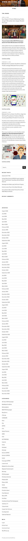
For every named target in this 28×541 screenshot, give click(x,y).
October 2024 (5, 270)
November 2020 (6, 393)
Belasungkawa (5, 407)
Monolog (4, 471)
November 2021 (5, 361)
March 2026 (5, 224)
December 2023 (6, 294)
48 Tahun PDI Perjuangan (8, 401)
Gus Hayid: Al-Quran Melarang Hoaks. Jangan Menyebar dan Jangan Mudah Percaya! (13, 21)
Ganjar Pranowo (5, 431)
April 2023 (4, 315)
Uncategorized (5, 511)
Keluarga (4, 450)
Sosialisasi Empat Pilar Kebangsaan (10, 501)
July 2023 (4, 307)
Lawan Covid (5, 463)
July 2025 (4, 246)
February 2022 (5, 353)
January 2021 (5, 388)
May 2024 (4, 280)
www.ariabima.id (11, 2)
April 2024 (4, 283)
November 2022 (5, 329)
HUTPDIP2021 (5, 439)
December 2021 (5, 358)
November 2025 (6, 235)
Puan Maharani (5, 493)
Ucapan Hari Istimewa (7, 509)
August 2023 (5, 305)
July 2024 (4, 275)
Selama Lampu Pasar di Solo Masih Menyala (12, 187)
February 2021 (5, 385)
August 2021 (5, 369)
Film (3, 428)
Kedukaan (4, 447)
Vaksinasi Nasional (6, 514)
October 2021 (5, 364)
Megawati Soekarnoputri (7, 469)
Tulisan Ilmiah (5, 506)
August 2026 (5, 211)
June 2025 (4, 248)
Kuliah (3, 458)
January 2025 (5, 262)
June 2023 (4, 310)
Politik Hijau (4, 487)
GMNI (3, 434)
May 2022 (4, 345)
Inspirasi (4, 442)
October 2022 (5, 331)
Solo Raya (4, 498)
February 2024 (5, 288)
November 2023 (6, 297)
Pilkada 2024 (5, 479)
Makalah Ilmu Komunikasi (8, 466)
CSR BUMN (4, 417)
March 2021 (4, 382)
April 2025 (4, 254)
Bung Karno (4, 412)
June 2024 (4, 278)
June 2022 (4, 342)
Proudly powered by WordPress (8, 537)
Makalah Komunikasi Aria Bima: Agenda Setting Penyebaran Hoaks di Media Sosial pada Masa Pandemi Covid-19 (14, 116)
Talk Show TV (5, 503)
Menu (14, 8)
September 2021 (6, 366)
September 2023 (6, 302)
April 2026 (4, 221)
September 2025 (6, 240)
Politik (3, 485)
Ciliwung (4, 415)
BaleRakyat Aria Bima (7, 404)
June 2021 (4, 374)
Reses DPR (4, 495)
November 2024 (6, 267)
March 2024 (5, 286)
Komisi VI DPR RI (6, 455)
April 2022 (4, 348)
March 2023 (5, 318)
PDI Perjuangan (5, 474)
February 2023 (5, 321)
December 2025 (6, 232)
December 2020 (6, 391)
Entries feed (5, 525)
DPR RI (3, 425)
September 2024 (6, 272)
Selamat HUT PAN (6, 175)
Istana (3, 444)
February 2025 (5, 259)
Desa (3, 420)
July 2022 (4, 339)
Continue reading (6, 58)
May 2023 (4, 313)
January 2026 (5, 229)
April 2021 (4, 380)
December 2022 (5, 326)
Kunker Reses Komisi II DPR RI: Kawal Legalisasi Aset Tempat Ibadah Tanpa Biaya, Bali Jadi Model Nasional (13, 180)
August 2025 (5, 243)
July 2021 (4, 372)
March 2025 (5, 256)
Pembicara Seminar (6, 477)
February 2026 (5, 227)
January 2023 (5, 323)
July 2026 (4, 213)
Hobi (3, 436)
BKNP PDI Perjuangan (7, 409)
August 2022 (5, 337)
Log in (3, 522)
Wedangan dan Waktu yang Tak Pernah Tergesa (13, 184)
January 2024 (5, 291)
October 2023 (5, 299)
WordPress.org (5, 530)
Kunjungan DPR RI (6, 460)
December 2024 (6, 264)
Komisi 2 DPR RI (5, 452)
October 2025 (5, 237)
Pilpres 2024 (5, 482)
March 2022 (4, 350)
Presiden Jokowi (5, 490)
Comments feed (6, 528)
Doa (3, 423)
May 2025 (4, 251)
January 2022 (5, 356)
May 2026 (4, 219)
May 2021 (4, 377)
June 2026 (4, 216)
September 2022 (6, 334)
